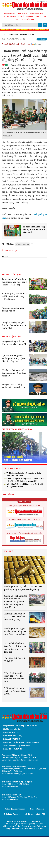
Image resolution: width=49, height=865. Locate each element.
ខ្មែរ (17, 19)
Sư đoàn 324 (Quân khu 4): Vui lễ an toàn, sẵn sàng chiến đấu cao (14, 296)
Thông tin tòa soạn (36, 809)
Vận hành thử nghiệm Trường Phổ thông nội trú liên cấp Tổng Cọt (14, 358)
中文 (38, 16)
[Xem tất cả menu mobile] (45, 25)
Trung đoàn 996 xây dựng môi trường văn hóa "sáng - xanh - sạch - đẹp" (14, 282)
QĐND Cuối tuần (37, 13)
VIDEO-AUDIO (9, 13)
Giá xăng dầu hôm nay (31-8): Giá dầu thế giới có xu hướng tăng (14, 617)
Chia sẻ (42, 39)
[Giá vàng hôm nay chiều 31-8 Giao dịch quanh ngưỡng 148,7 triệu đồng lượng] (24, 570)
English (29, 16)
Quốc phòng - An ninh (10, 34)
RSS (43, 814)
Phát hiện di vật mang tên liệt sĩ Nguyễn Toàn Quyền (15, 691)
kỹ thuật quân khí (22, 244)
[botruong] (24, 405)
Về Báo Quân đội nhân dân (15, 809)
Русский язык (28, 19)
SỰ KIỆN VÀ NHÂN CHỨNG (12, 16)
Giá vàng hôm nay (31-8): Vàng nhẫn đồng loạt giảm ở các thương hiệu (15, 631)
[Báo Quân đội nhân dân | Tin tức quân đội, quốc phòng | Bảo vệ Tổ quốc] (24, 5)
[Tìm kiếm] (40, 25)
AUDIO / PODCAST (14, 468)
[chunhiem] (24, 419)
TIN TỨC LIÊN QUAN (11, 274)
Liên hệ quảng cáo (32, 814)
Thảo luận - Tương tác (12, 814)
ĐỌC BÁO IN (22, 13)
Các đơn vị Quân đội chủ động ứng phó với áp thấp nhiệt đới (14, 373)
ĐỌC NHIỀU (9, 551)
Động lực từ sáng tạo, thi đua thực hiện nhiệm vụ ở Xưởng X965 (14, 325)
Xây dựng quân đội (27, 34)
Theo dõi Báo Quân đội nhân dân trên (16, 44)
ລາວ (44, 16)
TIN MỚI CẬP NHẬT (11, 337)
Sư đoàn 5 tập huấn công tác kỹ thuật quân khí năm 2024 (34, 229)
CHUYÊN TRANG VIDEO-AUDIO (17, 429)
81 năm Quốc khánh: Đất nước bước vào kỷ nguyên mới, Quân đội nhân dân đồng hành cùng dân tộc (15, 601)
